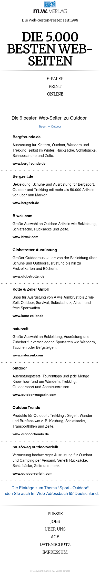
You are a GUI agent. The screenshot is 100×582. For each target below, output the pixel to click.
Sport (42, 126)
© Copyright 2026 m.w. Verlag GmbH (50, 571)
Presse (55, 513)
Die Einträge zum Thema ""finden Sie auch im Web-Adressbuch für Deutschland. (50, 490)
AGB (55, 536)
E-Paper (55, 78)
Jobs (55, 521)
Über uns (55, 529)
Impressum (55, 552)
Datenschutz (55, 544)
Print (55, 86)
